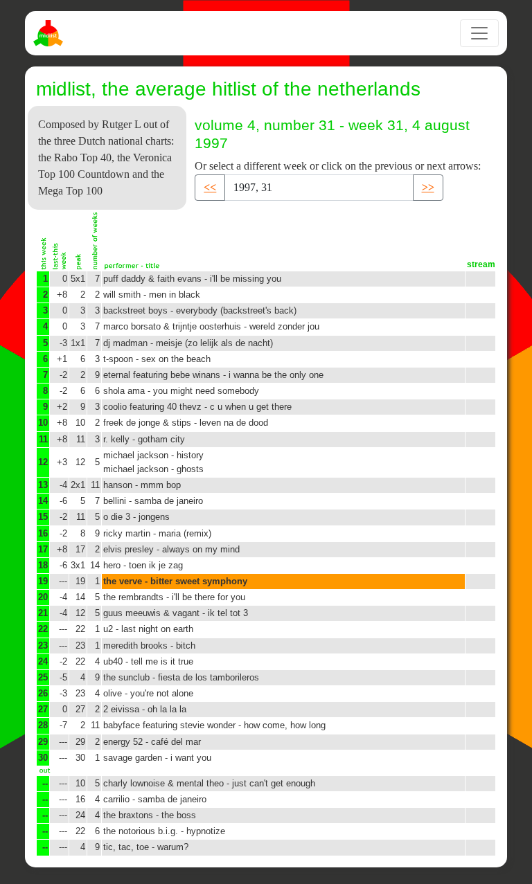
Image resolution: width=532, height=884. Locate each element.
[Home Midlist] (49, 33)
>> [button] (428, 187)
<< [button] (210, 187)
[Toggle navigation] (479, 33)
